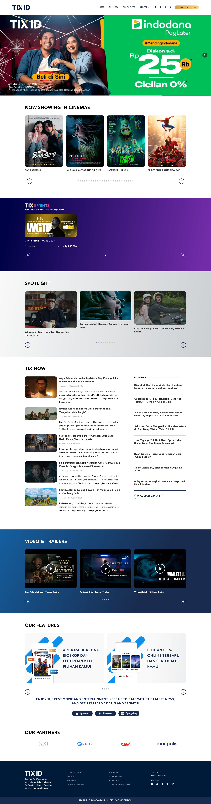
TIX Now (113, 7)
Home (101, 7)
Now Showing (74, 772)
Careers (144, 7)
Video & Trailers (75, 785)
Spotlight (72, 781)
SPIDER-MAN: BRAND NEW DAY (164, 170)
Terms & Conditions (119, 785)
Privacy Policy (117, 781)
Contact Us (115, 776)
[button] (29, 181)
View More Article (149, 496)
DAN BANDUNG (33, 170)
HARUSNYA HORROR (117, 170)
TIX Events (129, 7)
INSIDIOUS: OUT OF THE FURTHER (83, 170)
